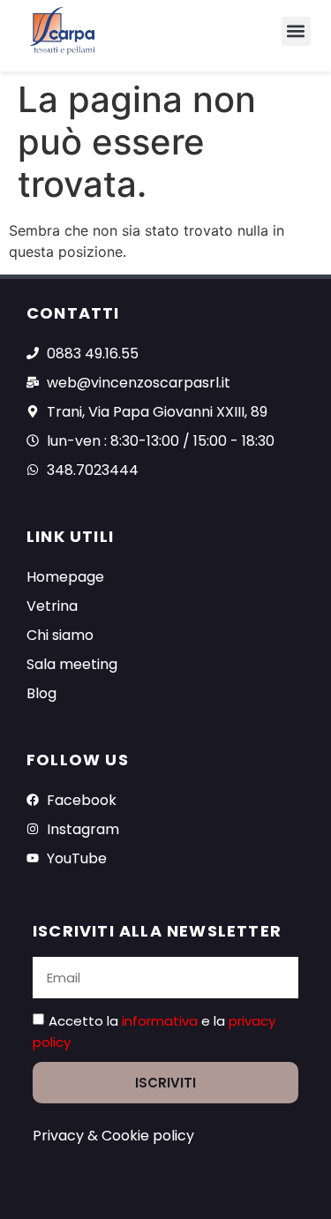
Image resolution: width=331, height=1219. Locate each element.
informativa (161, 1021)
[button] (296, 31)
